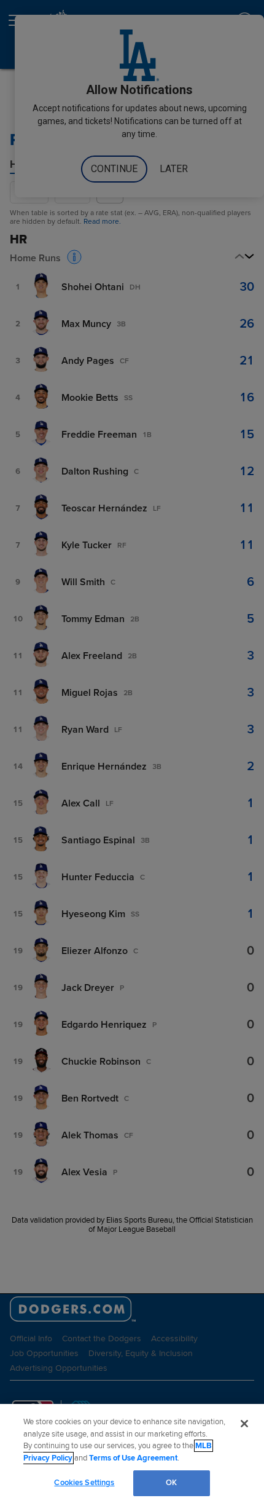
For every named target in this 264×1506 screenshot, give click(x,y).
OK (171, 1483)
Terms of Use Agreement (133, 1458)
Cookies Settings (84, 1483)
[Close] (244, 1423)
